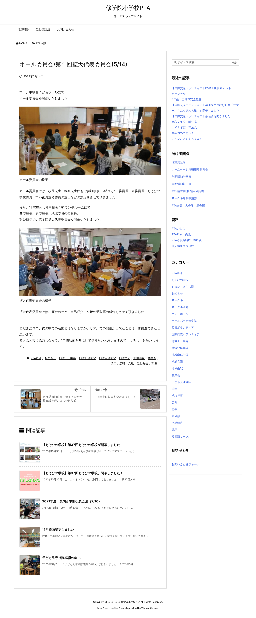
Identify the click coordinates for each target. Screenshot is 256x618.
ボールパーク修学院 (184, 320)
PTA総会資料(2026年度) (187, 240)
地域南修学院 (107, 358)
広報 (122, 363)
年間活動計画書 (181, 176)
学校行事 (177, 395)
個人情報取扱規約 (183, 246)
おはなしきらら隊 (183, 286)
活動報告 (142, 363)
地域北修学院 (87, 358)
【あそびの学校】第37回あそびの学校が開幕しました (81, 445)
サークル (177, 300)
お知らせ (50, 358)
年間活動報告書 (181, 184)
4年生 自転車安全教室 (186, 99)
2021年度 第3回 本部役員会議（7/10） (72, 501)
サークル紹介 (180, 307)
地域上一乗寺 (67, 358)
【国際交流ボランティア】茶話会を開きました (201, 116)
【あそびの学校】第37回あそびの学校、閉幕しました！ (82, 473)
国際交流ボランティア (186, 334)
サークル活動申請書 (184, 198)
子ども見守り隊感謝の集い (61, 558)
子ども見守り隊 (181, 382)
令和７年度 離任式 (184, 121)
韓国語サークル (181, 436)
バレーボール (180, 314)
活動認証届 (179, 162)
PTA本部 (41, 43)
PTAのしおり (180, 228)
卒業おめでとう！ (183, 133)
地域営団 (124, 358)
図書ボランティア (183, 327)
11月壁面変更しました (58, 529)
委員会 (152, 358)
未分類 (176, 416)
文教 (131, 363)
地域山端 (139, 358)
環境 (154, 363)
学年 (113, 363)
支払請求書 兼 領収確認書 (188, 191)
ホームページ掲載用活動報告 (190, 169)
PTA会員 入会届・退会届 (188, 205)
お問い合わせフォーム (186, 464)
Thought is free (150, 608)
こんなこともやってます (187, 138)
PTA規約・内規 (181, 234)
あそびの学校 (180, 279)
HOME (23, 43)
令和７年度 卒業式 (184, 127)
